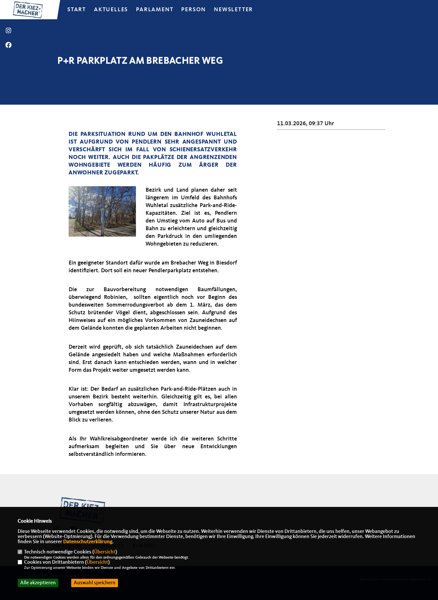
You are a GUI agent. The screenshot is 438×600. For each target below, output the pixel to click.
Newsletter (233, 10)
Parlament (154, 10)
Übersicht (104, 552)
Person (193, 10)
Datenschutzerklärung (87, 541)
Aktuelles (111, 10)
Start (76, 10)
